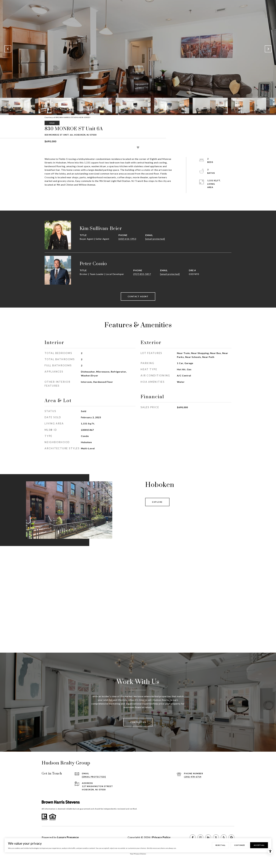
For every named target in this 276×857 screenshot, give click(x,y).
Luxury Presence (68, 837)
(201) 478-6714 (192, 777)
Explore (157, 502)
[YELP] (224, 837)
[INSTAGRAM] (200, 837)
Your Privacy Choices (138, 854)
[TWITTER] (216, 837)
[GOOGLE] (231, 837)
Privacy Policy (161, 837)
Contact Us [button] (138, 722)
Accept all (259, 845)
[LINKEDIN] (208, 837)
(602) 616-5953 (127, 238)
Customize (239, 845)
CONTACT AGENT (138, 296)
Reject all (220, 845)
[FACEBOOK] (192, 837)
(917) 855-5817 (142, 274)
